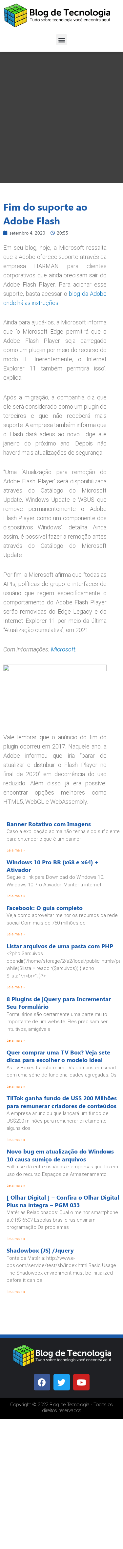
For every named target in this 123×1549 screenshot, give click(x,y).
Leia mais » (16, 849)
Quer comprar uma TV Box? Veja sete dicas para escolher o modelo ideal (58, 1056)
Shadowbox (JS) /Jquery (40, 1250)
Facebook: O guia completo (45, 908)
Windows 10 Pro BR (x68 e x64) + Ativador (53, 866)
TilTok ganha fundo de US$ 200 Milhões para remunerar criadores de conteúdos (62, 1101)
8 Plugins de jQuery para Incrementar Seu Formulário (59, 1002)
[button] (61, 39)
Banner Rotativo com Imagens (49, 824)
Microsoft (63, 649)
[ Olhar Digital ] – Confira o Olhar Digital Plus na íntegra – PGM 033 (63, 1201)
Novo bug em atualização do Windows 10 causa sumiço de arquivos (60, 1155)
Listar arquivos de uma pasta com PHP (60, 946)
